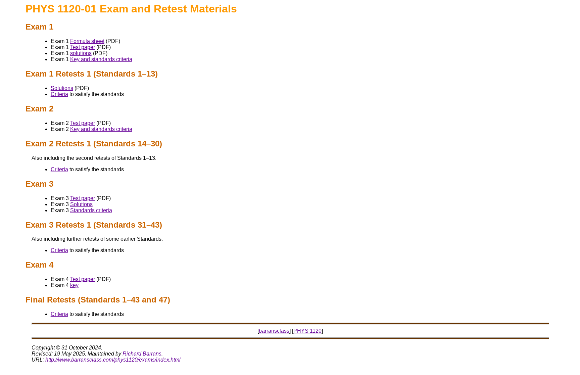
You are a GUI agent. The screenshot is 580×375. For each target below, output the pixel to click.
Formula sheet (87, 41)
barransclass (274, 331)
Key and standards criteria (101, 59)
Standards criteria (91, 210)
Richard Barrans (142, 354)
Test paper (82, 47)
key (74, 285)
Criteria (59, 94)
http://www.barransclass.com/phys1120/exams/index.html (112, 360)
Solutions (62, 88)
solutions (81, 53)
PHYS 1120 (307, 331)
